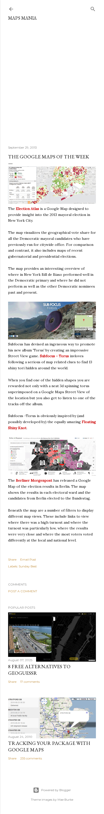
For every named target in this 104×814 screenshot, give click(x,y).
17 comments (30, 682)
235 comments (31, 758)
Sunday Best (28, 566)
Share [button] (12, 559)
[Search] (93, 8)
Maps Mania (22, 18)
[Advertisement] (52, 81)
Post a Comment (22, 591)
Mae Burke (65, 799)
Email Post (28, 559)
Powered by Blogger (56, 790)
